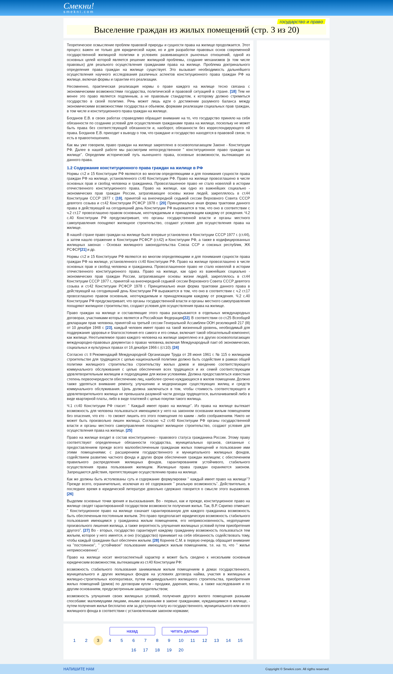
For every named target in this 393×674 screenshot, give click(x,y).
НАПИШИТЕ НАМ (78, 669)
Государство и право (301, 21)
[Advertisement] (293, 111)
